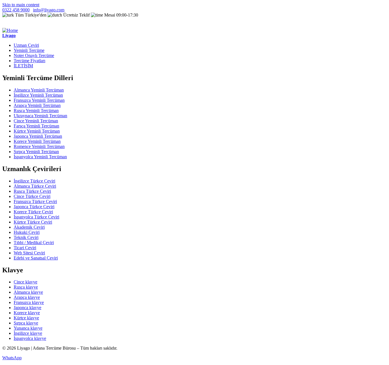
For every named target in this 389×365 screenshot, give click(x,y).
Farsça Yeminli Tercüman (36, 125)
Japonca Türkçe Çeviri (34, 206)
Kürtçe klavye (26, 317)
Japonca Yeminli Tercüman (38, 136)
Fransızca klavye (29, 302)
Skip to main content (20, 4)
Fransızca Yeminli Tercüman (39, 100)
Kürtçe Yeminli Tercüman (37, 131)
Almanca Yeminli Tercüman (39, 90)
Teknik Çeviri (26, 237)
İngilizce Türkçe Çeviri (34, 181)
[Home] (10, 30)
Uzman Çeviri (26, 45)
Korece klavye (27, 312)
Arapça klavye (27, 297)
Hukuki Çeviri (27, 232)
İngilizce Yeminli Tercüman (38, 95)
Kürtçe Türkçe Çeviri (33, 222)
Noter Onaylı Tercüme (34, 55)
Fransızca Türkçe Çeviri (35, 201)
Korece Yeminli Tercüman (37, 141)
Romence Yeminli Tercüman (39, 146)
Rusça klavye (26, 287)
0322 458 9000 (16, 9)
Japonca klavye (27, 307)
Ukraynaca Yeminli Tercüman (40, 115)
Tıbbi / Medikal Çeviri (34, 242)
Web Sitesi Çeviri (29, 252)
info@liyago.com (48, 9)
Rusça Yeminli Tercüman (36, 110)
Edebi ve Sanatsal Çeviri (36, 258)
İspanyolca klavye (30, 338)
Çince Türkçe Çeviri (32, 196)
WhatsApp (12, 357)
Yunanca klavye (28, 328)
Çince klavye (25, 281)
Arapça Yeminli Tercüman (37, 105)
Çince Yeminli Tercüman (36, 120)
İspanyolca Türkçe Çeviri (36, 216)
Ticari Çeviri (25, 247)
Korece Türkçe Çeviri (33, 211)
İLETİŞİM (23, 65)
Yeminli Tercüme (29, 50)
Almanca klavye (28, 292)
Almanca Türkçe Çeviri (35, 186)
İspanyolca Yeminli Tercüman (40, 156)
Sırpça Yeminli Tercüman (36, 151)
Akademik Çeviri (29, 227)
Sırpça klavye (26, 323)
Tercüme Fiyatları (29, 60)
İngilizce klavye (28, 333)
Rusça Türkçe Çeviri (32, 191)
